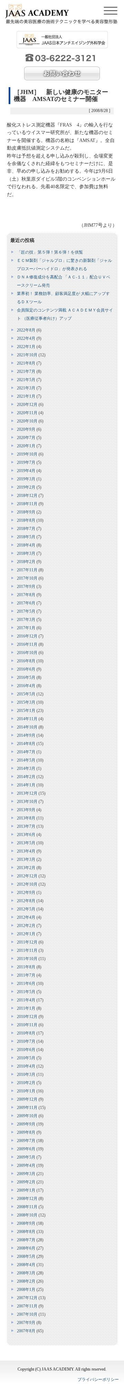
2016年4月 (26, 685)
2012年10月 (27, 884)
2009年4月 (26, 1165)
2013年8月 (26, 818)
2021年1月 (26, 396)
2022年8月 (26, 330)
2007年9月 (26, 1322)
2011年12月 (27, 942)
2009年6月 (26, 1149)
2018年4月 (26, 545)
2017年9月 (26, 586)
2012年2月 (26, 925)
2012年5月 (26, 909)
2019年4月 (26, 470)
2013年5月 (26, 843)
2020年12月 (27, 404)
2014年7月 (26, 752)
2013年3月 (26, 859)
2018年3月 (26, 553)
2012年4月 (26, 917)
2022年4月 (26, 338)
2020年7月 (26, 437)
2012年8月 (26, 900)
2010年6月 (26, 1049)
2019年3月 (26, 479)
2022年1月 (26, 346)
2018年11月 (27, 503)
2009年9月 (26, 1124)
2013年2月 (26, 867)
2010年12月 (27, 1016)
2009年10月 (27, 1115)
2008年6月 (26, 1248)
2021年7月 (26, 371)
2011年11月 (27, 950)
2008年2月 (26, 1281)
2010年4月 (26, 1066)
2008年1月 (26, 1289)
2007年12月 (27, 1297)
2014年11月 (27, 718)
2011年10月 (27, 958)
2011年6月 (26, 983)
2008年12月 (27, 1198)
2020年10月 (27, 421)
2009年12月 (27, 1099)
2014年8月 (26, 743)
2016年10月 (27, 652)
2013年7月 (26, 826)
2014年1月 (26, 785)
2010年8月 (26, 1033)
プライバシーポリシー (98, 1379)
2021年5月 (26, 379)
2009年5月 (26, 1157)
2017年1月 (26, 627)
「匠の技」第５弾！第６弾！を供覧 (50, 252)
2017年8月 (26, 594)
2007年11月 (27, 1306)
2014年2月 (26, 776)
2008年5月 (26, 1256)
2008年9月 (26, 1223)
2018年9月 (26, 512)
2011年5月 (26, 991)
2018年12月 (27, 495)
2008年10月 (27, 1215)
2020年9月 (26, 429)
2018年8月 (26, 520)
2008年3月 (26, 1273)
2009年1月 (26, 1190)
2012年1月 (26, 934)
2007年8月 (26, 1331)
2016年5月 (26, 677)
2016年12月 (27, 636)
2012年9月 (26, 892)
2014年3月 (26, 768)
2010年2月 (26, 1082)
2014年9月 (26, 735)
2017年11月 (27, 570)
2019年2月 (26, 487)
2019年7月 (26, 462)
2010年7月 (26, 1041)
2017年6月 (26, 603)
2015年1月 (26, 710)
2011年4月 (26, 1000)
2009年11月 (27, 1107)
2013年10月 (27, 801)
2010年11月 (27, 1024)
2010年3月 (26, 1074)
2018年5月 (26, 537)
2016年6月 (26, 669)
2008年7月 (26, 1240)
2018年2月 (26, 561)
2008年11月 (27, 1206)
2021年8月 (26, 363)
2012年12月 (27, 876)
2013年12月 (27, 793)
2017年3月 (26, 619)
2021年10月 (27, 355)
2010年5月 (26, 1058)
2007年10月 (27, 1314)
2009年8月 (26, 1132)
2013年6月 (26, 834)
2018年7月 (26, 528)
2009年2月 (26, 1182)
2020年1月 (26, 446)
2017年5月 (26, 611)
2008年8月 (26, 1231)
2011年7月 (26, 975)
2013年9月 (26, 809)
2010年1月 (26, 1091)
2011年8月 (26, 967)
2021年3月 (26, 388)
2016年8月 (26, 661)
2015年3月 (26, 702)
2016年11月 (27, 644)
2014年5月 (26, 760)
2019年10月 (27, 454)
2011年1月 (26, 1008)
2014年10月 (27, 727)
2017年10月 (27, 578)
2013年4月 (26, 851)
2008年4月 (26, 1264)
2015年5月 (26, 694)
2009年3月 (26, 1173)
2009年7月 (26, 1140)
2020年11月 (27, 412)
